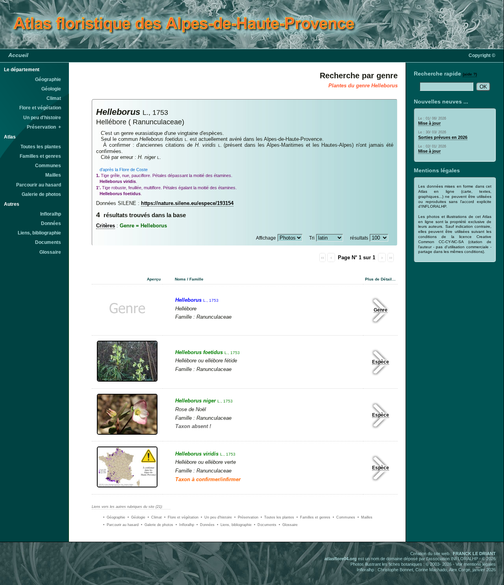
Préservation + (44, 127)
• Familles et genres (313, 517)
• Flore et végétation (181, 517)
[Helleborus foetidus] (127, 383)
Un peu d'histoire (42, 117)
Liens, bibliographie (39, 233)
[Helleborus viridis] (127, 488)
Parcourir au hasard (38, 185)
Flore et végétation (40, 107)
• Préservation (246, 517)
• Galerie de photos (157, 525)
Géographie (48, 79)
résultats (359, 238)
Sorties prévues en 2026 (442, 137)
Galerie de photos (41, 194)
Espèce (380, 362)
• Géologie (136, 517)
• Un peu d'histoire (216, 517)
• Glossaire (288, 525)
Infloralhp (50, 214)
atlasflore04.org (340, 558)
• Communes (344, 517)
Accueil (18, 55)
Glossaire (50, 252)
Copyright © (482, 55)
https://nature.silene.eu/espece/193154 (187, 203)
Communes (48, 165)
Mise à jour (429, 123)
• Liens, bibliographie (234, 525)
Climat (53, 98)
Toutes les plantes (40, 146)
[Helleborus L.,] (128, 329)
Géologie (51, 89)
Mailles (53, 175)
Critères (105, 226)
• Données (205, 525)
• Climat (155, 517)
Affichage (266, 238)
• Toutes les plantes (277, 517)
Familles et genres (40, 156)
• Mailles (365, 517)
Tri (312, 238)
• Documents (265, 525)
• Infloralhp (185, 525)
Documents (48, 242)
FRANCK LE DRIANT (474, 553)
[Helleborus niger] (127, 435)
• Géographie (114, 517)
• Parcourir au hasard (121, 525)
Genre (380, 310)
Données (51, 223)
